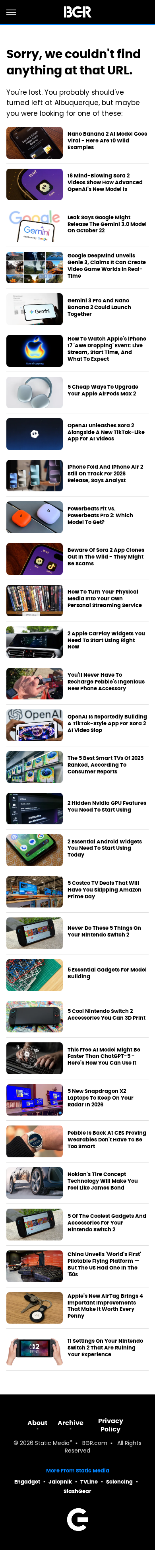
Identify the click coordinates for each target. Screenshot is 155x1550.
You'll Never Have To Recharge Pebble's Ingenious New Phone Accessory (106, 682)
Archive (70, 1423)
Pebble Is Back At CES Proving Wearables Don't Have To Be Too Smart (107, 1140)
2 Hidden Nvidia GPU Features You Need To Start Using (107, 806)
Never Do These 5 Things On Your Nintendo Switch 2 (104, 931)
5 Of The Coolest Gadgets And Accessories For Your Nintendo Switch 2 (107, 1223)
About (37, 1423)
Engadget (27, 1481)
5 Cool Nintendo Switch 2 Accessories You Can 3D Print (106, 1014)
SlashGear (77, 1491)
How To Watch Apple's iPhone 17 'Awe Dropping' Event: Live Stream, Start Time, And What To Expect (107, 349)
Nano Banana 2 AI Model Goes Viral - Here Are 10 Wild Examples (107, 141)
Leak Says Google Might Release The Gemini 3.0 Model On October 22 (107, 224)
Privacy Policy (110, 1425)
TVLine (89, 1481)
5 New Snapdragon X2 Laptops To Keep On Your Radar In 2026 (101, 1098)
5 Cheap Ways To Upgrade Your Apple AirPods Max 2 (103, 390)
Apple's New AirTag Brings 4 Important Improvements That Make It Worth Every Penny (105, 1306)
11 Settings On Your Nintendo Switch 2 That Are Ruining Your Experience (105, 1348)
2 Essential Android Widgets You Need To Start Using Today (105, 849)
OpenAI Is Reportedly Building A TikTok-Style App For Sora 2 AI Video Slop (107, 724)
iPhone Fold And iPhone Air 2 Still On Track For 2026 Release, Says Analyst (105, 474)
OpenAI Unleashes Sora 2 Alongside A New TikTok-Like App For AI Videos (106, 432)
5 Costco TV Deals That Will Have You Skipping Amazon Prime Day (104, 890)
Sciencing (119, 1481)
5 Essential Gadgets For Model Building (107, 973)
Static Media (52, 1443)
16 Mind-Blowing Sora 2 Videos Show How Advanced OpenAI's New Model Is (105, 183)
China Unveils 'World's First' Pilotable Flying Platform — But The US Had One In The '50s (104, 1264)
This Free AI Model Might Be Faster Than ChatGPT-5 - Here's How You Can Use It (104, 1057)
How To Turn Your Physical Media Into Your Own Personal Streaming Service (105, 599)
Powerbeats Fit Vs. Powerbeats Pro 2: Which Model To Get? (100, 516)
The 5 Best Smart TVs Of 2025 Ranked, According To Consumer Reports (105, 765)
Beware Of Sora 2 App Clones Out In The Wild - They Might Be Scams (106, 557)
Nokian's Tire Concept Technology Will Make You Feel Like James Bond (103, 1181)
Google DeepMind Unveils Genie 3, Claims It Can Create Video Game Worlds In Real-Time (107, 266)
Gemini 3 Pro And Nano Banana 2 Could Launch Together (99, 307)
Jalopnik (60, 1481)
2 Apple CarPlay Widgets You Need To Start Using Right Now (106, 640)
